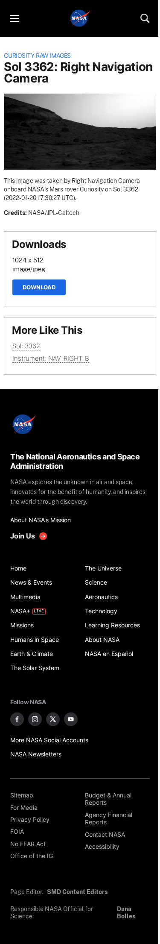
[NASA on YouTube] (71, 719)
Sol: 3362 (26, 346)
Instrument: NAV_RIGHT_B (50, 358)
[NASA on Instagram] (35, 719)
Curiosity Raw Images (37, 55)
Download (39, 287)
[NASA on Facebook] (17, 719)
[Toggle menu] (14, 18)
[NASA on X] (53, 719)
